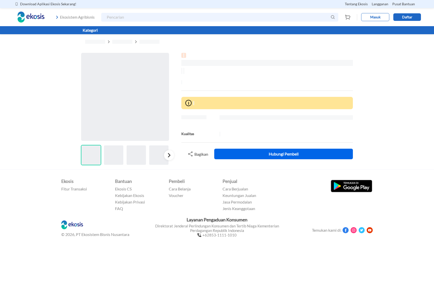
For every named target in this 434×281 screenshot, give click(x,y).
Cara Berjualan (235, 189)
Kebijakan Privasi (130, 202)
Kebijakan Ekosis (129, 195)
